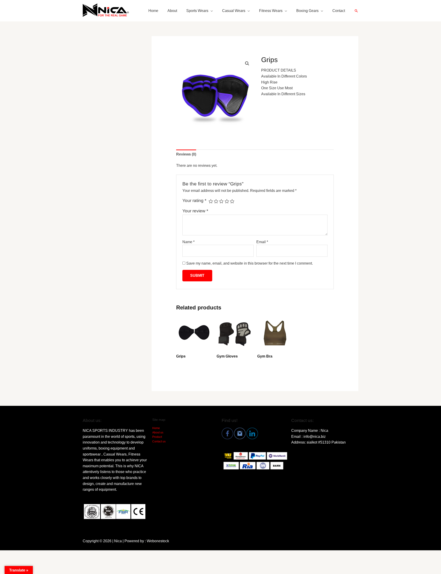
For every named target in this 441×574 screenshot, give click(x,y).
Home (153, 11)
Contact (338, 11)
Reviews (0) (186, 154)
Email (262, 242)
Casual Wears (233, 11)
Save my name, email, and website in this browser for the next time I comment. (249, 263)
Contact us (159, 441)
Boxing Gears (307, 11)
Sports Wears (197, 11)
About (172, 11)
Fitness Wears (271, 11)
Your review (195, 210)
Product (157, 436)
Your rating (194, 200)
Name (188, 242)
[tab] (186, 154)
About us (157, 432)
